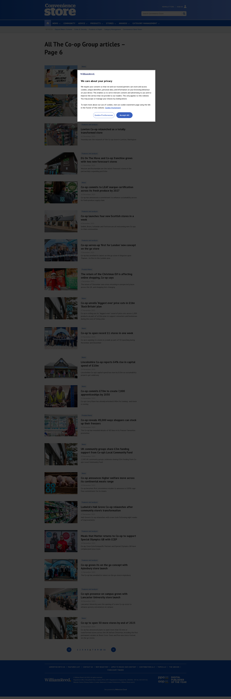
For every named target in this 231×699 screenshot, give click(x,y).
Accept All (124, 115)
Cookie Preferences (104, 115)
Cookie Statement (113, 107)
